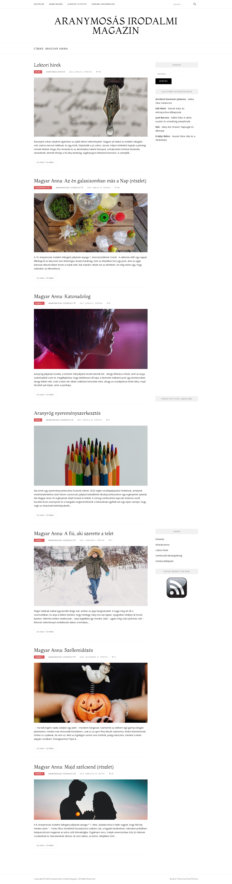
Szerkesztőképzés (164, 561)
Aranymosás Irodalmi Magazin (116, 25)
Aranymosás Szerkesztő (69, 187)
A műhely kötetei (77, 4)
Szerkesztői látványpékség (168, 555)
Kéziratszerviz (162, 544)
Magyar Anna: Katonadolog (62, 296)
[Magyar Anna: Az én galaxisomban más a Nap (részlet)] (91, 222)
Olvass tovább (45, 162)
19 (100, 72)
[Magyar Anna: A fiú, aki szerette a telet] (91, 575)
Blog (38, 72)
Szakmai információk (103, 4)
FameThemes (192, 879)
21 (112, 773)
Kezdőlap (39, 4)
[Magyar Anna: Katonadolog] (91, 338)
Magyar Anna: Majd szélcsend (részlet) (74, 767)
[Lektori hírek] (91, 106)
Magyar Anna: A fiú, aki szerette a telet (73, 533)
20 (118, 187)
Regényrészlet (43, 188)
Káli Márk (160, 108)
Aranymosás (56, 4)
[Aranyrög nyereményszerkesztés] (91, 455)
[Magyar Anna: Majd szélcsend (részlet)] (91, 799)
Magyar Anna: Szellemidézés (63, 650)
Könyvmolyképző (55, 72)
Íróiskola (159, 539)
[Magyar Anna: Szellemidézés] (91, 692)
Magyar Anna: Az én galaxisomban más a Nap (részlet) (90, 181)
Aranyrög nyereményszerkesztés (67, 413)
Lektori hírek (47, 65)
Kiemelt (39, 303)
